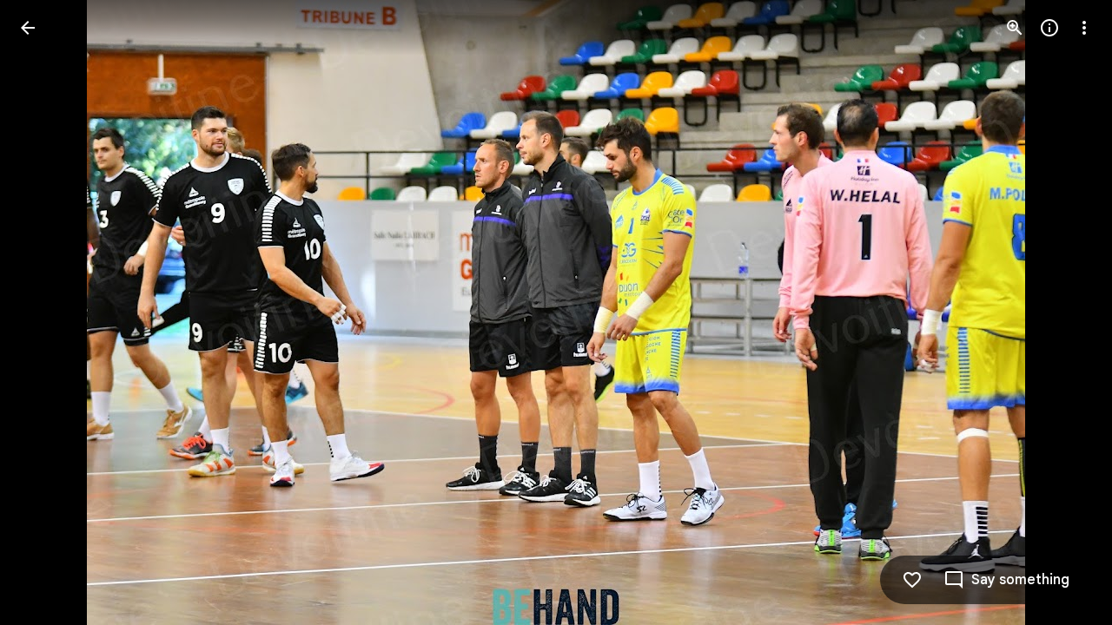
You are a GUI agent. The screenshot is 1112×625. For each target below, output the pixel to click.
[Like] (912, 579)
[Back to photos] (28, 28)
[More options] (1084, 27)
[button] (48, 312)
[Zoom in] (1014, 27)
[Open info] (1049, 27)
